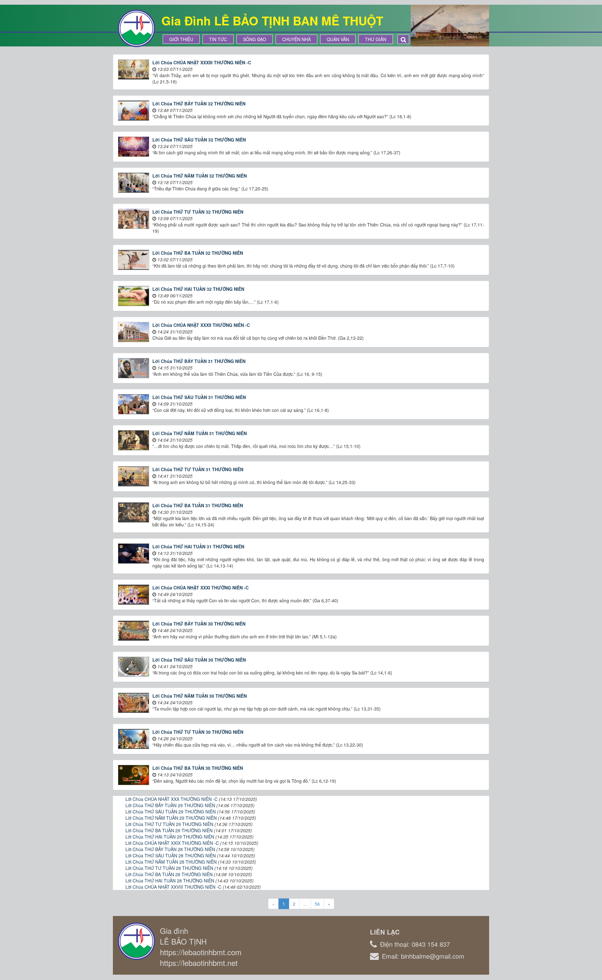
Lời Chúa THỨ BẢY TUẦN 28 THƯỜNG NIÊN (170, 849)
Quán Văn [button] (338, 39)
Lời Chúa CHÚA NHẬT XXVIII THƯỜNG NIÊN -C (173, 887)
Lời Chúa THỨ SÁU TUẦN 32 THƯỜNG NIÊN (199, 139)
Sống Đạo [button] (254, 39)
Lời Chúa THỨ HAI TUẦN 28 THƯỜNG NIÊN (169, 880)
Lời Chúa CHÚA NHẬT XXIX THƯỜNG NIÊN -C (172, 843)
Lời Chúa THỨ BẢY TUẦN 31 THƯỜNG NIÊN (199, 361)
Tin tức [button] (218, 39)
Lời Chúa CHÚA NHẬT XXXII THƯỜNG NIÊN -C (201, 325)
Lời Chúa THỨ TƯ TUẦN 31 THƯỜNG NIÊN (197, 469)
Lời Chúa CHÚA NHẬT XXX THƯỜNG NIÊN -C (171, 799)
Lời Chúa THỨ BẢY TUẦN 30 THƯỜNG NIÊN (199, 623)
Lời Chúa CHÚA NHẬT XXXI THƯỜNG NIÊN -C (200, 587)
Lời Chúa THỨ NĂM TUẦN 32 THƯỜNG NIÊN (199, 176)
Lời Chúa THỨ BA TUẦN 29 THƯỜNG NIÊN (169, 830)
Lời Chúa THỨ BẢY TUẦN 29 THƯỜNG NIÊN (170, 805)
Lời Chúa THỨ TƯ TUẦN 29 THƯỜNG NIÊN (169, 824)
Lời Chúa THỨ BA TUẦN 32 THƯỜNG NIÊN (197, 253)
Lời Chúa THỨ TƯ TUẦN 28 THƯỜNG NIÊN (169, 868)
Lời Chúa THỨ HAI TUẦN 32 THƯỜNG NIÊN (198, 289)
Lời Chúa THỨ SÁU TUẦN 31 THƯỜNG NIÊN (199, 397)
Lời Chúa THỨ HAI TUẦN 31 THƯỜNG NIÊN (198, 546)
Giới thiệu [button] (181, 39)
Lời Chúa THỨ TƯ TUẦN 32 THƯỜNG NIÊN (197, 212)
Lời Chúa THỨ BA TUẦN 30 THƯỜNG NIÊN (197, 768)
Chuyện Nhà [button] (296, 39)
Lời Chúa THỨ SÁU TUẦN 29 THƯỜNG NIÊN (170, 811)
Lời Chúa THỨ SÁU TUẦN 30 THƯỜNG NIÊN (199, 660)
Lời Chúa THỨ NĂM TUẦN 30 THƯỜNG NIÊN (199, 696)
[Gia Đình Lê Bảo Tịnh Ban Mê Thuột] (136, 27)
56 (317, 904)
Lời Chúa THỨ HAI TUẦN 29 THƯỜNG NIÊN (169, 837)
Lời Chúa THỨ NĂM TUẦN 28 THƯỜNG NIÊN (171, 862)
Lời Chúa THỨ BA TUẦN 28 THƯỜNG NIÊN (169, 874)
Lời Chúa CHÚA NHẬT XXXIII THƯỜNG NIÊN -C (201, 62)
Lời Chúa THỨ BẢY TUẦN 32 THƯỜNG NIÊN (199, 103)
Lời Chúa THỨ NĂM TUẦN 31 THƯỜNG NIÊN (199, 433)
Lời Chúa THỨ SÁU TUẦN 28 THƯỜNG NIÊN (170, 855)
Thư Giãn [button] (375, 39)
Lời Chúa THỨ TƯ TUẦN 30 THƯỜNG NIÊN (197, 732)
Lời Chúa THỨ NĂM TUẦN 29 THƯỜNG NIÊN (171, 818)
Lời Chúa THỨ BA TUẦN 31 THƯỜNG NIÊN (197, 505)
